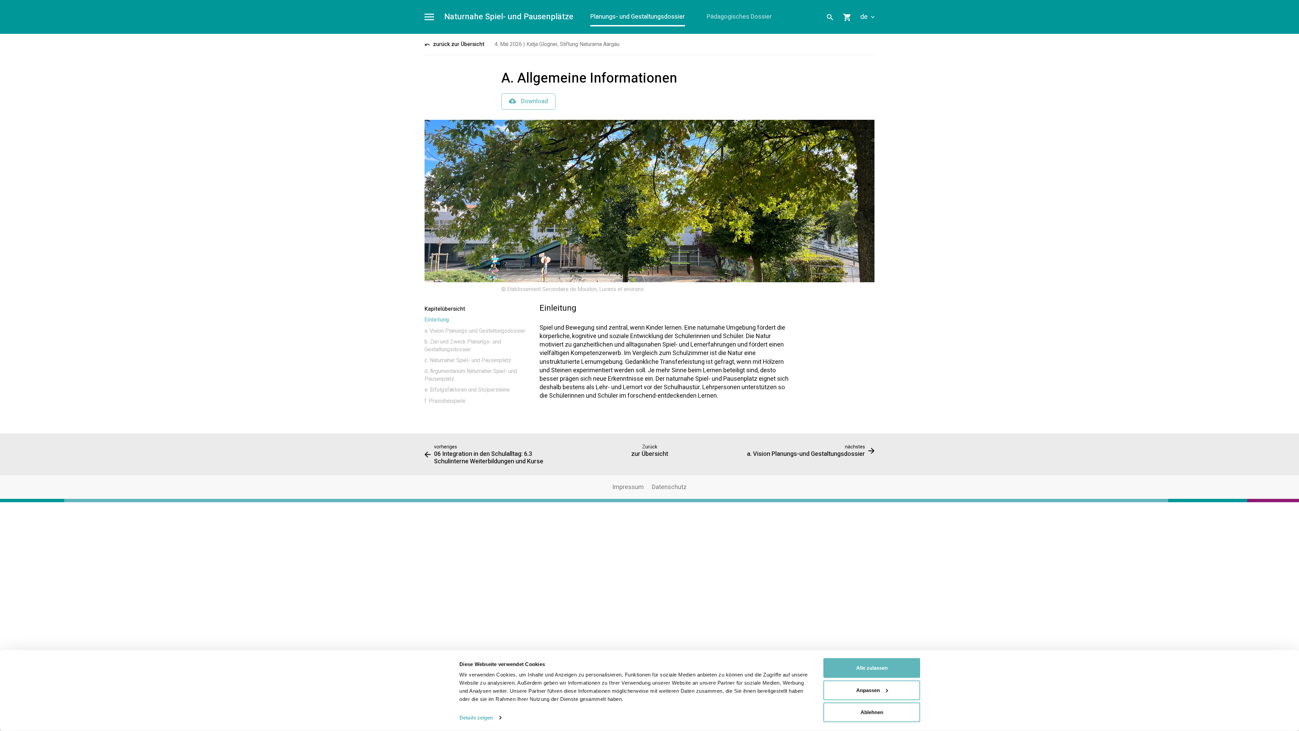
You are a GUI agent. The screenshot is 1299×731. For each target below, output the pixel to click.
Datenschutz (669, 487)
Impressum (628, 487)
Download (534, 101)
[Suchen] (830, 17)
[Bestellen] (847, 17)
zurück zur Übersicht (458, 44)
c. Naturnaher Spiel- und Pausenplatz (468, 360)
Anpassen (868, 690)
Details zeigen (476, 718)
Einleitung (437, 320)
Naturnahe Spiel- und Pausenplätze (508, 17)
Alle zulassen (872, 668)
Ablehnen (872, 712)
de (864, 17)
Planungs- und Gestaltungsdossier (637, 16)
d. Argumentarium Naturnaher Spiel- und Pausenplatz (471, 375)
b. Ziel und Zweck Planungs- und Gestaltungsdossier (463, 345)
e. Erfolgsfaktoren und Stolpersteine (467, 390)
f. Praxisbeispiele (445, 401)
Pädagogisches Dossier (739, 16)
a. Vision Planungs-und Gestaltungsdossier (475, 331)
